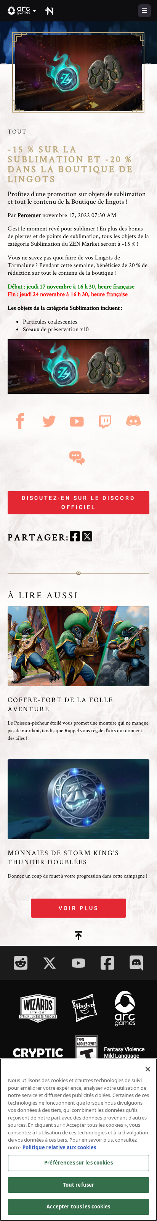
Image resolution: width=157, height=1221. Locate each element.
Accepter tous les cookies (78, 1206)
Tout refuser (79, 1184)
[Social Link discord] (136, 963)
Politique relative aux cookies (59, 1147)
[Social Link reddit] (20, 963)
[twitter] (87, 537)
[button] (22, 11)
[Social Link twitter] (49, 963)
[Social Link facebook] (107, 963)
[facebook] (75, 537)
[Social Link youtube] (78, 963)
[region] (78, 1139)
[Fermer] (147, 1069)
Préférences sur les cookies (78, 1162)
